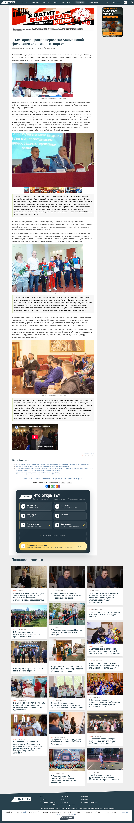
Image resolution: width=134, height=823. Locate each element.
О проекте (64, 796)
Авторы (63, 799)
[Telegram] (54, 486)
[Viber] (59, 486)
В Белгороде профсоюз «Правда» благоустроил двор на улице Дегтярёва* (38, 470)
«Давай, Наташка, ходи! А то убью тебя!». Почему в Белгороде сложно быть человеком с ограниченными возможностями (52, 465)
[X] (49, 486)
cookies (56, 808)
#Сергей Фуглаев (59, 478)
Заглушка (64, 802)
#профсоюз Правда (75, 478)
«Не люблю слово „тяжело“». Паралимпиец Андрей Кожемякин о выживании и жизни (42, 466)
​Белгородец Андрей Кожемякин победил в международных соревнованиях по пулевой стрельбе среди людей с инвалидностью (54, 468)
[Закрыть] (95, 33)
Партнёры (85, 796)
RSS (41, 796)
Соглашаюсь (67, 818)
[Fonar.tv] (8, 2)
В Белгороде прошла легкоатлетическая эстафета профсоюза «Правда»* (38, 472)
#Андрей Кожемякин (42, 478)
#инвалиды (28, 478)
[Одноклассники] (57, 486)
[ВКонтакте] (46, 486)
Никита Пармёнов (88, 453)
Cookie (25, 812)
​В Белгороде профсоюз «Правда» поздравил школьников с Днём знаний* (38, 474)
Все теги (43, 799)
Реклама (84, 799)
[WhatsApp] (52, 486)
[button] (92, 134)
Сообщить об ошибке (48, 802)
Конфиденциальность (89, 802)
